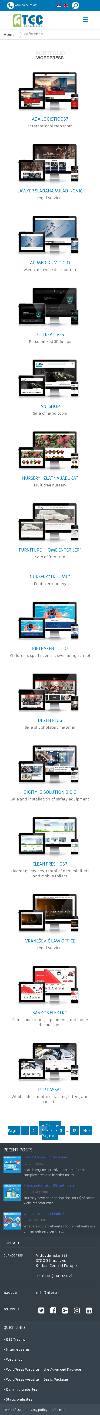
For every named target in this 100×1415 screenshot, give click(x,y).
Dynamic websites (21, 1389)
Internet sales (18, 1349)
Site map (58, 1410)
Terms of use (12, 1410)
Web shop (14, 1359)
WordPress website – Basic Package (37, 1379)
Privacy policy (37, 1410)
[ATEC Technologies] (28, 20)
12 (74, 1130)
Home (9, 34)
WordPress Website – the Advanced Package (43, 1369)
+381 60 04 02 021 (26, 5)
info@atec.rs (48, 1292)
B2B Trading (16, 1339)
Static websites (19, 1399)
